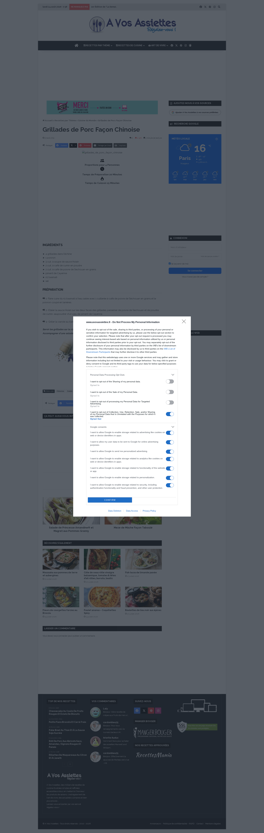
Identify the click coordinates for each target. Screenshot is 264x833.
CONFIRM (110, 500)
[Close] (185, 322)
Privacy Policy (149, 511)
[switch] (170, 381)
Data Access (132, 511)
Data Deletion (114, 511)
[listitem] (132, 374)
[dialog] (132, 416)
